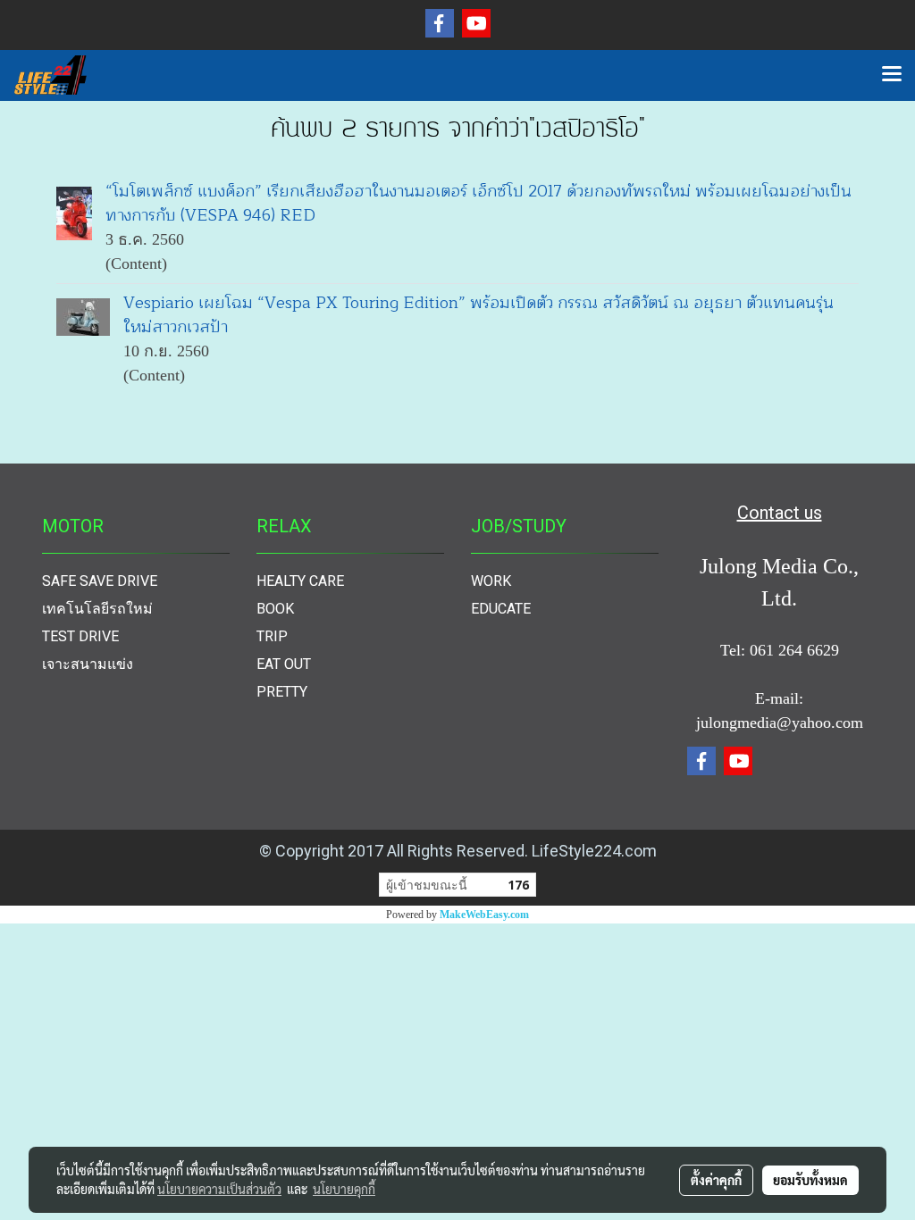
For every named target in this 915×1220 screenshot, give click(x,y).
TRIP (272, 636)
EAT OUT (283, 664)
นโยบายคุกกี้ (344, 1189)
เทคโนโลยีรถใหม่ (97, 608)
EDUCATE (501, 608)
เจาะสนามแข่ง (87, 664)
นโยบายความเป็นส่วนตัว (219, 1189)
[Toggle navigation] (891, 75)
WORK (491, 580)
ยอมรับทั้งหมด (810, 1180)
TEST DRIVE (80, 636)
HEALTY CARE (300, 580)
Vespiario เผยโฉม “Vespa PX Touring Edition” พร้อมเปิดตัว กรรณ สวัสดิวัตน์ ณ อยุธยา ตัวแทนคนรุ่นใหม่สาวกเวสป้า (478, 314)
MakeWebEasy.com (484, 914)
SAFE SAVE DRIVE (99, 580)
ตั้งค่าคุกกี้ (716, 1180)
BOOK (275, 608)
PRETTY (281, 691)
